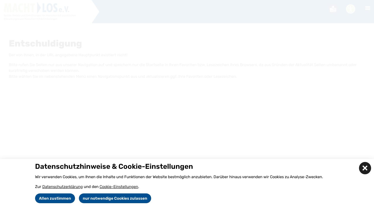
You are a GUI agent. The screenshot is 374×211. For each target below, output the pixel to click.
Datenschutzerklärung (62, 186)
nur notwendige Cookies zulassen (115, 198)
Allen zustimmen (55, 198)
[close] (365, 168)
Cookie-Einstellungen (119, 186)
